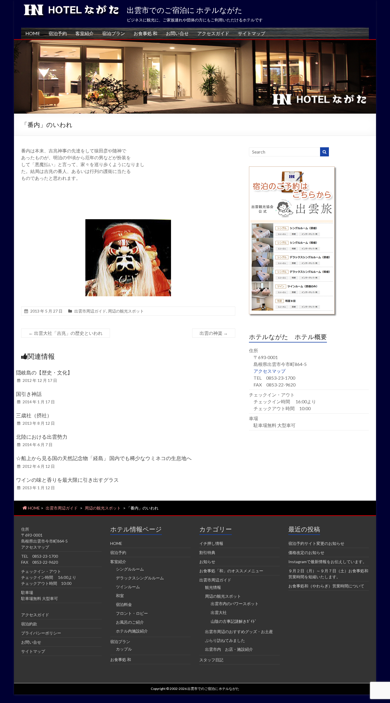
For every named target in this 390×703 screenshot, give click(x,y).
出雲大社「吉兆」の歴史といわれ (65, 333)
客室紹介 (84, 33)
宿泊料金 (124, 604)
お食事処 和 (145, 33)
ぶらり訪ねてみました (225, 640)
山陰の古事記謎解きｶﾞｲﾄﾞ (234, 621)
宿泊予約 (58, 33)
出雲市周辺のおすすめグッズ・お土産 (239, 631)
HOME (32, 33)
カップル (124, 648)
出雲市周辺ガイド (90, 311)
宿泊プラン (113, 33)
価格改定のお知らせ (306, 552)
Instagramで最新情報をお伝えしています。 (327, 561)
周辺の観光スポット (126, 311)
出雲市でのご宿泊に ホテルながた (184, 10)
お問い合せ (177, 33)
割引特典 (207, 552)
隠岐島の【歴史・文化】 (47, 372)
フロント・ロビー (132, 613)
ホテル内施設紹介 (132, 631)
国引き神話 (29, 394)
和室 (120, 595)
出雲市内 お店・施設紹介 (229, 649)
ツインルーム (128, 586)
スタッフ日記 (211, 659)
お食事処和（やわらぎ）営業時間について (326, 585)
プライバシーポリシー (41, 633)
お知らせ (207, 561)
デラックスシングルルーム (140, 577)
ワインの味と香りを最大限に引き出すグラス (67, 480)
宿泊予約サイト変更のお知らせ (316, 543)
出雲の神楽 (214, 333)
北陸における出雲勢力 (41, 437)
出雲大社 (219, 612)
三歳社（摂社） (34, 415)
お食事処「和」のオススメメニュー (231, 570)
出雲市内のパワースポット (235, 603)
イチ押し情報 (211, 543)
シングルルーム (130, 569)
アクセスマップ (270, 371)
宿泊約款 (29, 623)
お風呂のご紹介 (130, 622)
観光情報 (213, 587)
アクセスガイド (213, 33)
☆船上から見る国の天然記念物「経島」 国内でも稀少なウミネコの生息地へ (104, 458)
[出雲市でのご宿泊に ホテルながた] (195, 42)
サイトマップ (251, 33)
